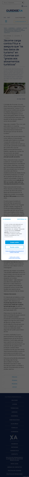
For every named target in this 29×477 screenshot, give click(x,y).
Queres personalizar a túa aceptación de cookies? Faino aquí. (14, 252)
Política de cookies (14, 257)
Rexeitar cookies (14, 247)
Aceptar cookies (14, 242)
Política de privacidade (14, 258)
